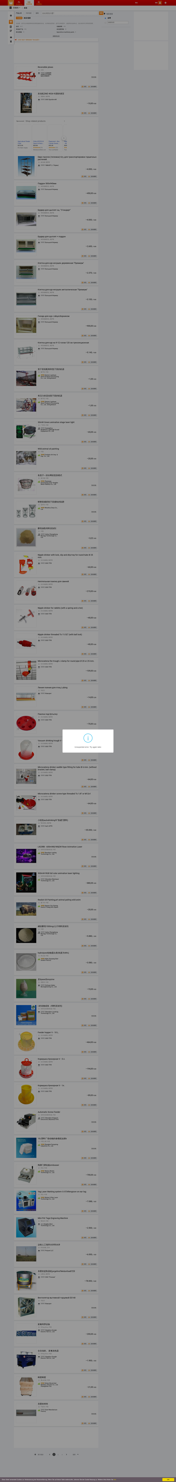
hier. (115, 1479)
